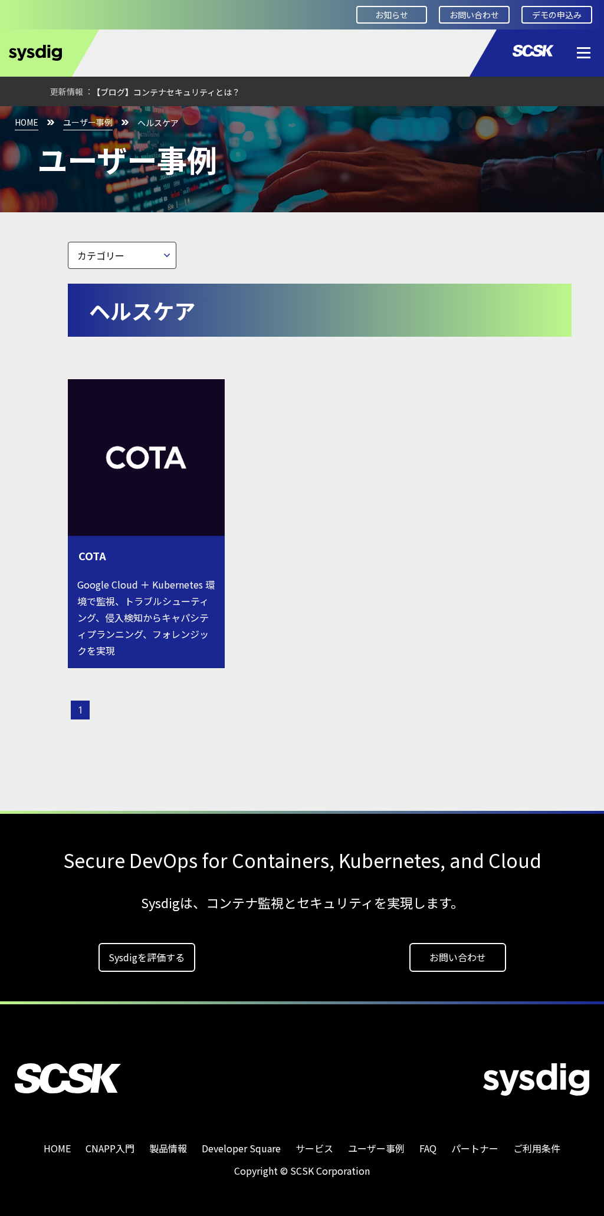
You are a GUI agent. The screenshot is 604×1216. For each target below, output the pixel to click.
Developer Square (241, 1148)
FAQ (427, 1148)
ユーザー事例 (88, 122)
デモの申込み (557, 15)
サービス (314, 1148)
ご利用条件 (536, 1148)
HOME (26, 122)
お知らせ (391, 15)
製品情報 (168, 1148)
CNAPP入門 (110, 1148)
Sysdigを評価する (147, 957)
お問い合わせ (474, 15)
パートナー (474, 1148)
